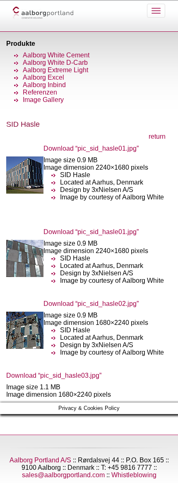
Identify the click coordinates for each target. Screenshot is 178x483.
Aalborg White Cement (56, 55)
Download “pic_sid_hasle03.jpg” (53, 375)
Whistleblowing (133, 474)
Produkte (20, 43)
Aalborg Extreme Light (55, 69)
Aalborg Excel (43, 77)
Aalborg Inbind (44, 84)
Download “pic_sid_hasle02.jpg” (91, 303)
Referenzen (40, 92)
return (157, 136)
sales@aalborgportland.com (63, 474)
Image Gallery (43, 99)
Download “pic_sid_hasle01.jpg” (91, 148)
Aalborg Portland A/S (40, 460)
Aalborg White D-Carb (55, 62)
